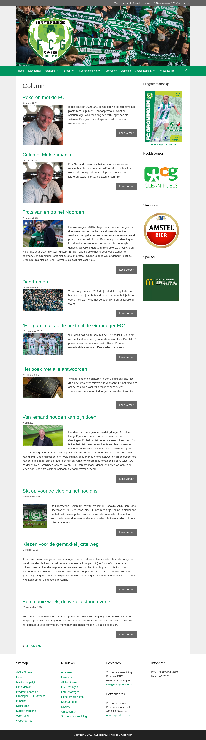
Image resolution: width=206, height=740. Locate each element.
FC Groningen (69, 687)
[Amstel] (161, 247)
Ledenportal (34, 70)
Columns (66, 677)
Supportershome (88, 70)
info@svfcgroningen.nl (119, 684)
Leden (67, 70)
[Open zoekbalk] (186, 71)
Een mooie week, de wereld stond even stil (69, 601)
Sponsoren (111, 70)
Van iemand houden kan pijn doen (59, 417)
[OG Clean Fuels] (161, 196)
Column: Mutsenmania (47, 154)
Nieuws (65, 706)
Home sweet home (72, 696)
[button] (58, 71)
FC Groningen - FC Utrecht (163, 144)
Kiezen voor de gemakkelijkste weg (61, 544)
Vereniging (49, 70)
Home (21, 70)
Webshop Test (167, 70)
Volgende (37, 645)
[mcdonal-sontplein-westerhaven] (161, 299)
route (129, 715)
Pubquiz (21, 701)
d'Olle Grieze (69, 682)
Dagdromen (35, 281)
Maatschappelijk (143, 70)
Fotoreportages (70, 692)
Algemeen (67, 672)
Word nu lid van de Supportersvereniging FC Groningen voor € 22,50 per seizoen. (152, 3)
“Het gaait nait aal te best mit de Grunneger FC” (74, 325)
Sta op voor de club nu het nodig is (60, 490)
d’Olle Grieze (24, 672)
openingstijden (114, 715)
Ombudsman (23, 687)
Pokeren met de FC (44, 97)
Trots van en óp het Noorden (53, 212)
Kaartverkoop (69, 701)
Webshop (126, 70)
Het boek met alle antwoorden (55, 369)
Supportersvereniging (74, 716)
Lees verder (126, 133)
